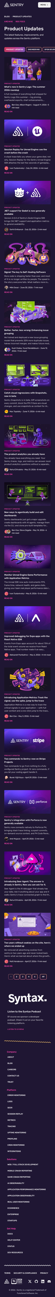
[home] (6, 1281)
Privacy (44, 1273)
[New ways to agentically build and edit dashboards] (27, 510)
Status (10, 1246)
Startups (12, 1220)
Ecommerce (13, 1208)
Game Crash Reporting (18, 1177)
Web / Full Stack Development (22, 1164)
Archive (8, 21)
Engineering (34, 49)
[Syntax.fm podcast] (27, 999)
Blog (7, 16)
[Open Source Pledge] (16, 1281)
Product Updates (14, 49)
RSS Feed (20, 21)
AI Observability (15, 1183)
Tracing (11, 1126)
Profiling (12, 1139)
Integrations (14, 1151)
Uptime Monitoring (16, 1132)
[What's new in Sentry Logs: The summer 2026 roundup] (27, 85)
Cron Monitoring (16, 1145)
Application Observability (20, 1196)
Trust (10, 1082)
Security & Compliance (25, 1273)
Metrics (11, 1120)
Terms (7, 1273)
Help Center (13, 1240)
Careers (11, 1069)
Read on (8, 111)
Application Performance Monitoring (26, 1189)
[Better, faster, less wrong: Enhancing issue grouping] (27, 328)
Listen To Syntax (15, 1029)
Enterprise (13, 1214)
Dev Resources (15, 1252)
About (10, 1057)
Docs (10, 1234)
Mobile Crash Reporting (19, 1171)
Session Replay (15, 1114)
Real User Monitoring (18, 1202)
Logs (9, 1101)
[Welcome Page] (14, 5)
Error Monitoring (16, 1095)
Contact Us (13, 1076)
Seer (9, 1108)
